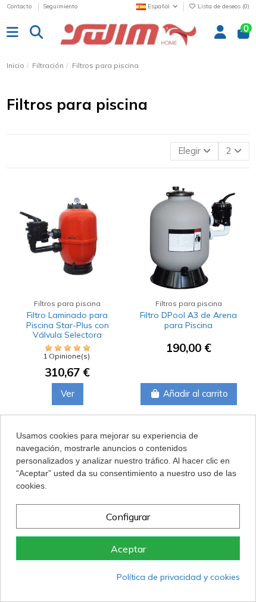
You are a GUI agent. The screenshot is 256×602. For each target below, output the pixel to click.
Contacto (20, 6)
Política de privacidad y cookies (178, 577)
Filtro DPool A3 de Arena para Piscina (188, 320)
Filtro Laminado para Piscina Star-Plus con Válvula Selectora (67, 325)
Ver (67, 393)
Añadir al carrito (195, 393)
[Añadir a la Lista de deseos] (112, 223)
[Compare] (112, 201)
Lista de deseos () (222, 6)
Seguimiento (60, 6)
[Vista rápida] (112, 244)
